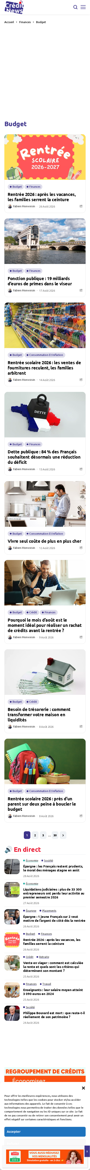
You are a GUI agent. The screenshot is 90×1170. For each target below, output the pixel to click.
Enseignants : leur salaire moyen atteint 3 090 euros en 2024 (53, 992)
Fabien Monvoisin (24, 206)
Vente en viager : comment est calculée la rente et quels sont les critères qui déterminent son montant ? (53, 967)
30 (55, 835)
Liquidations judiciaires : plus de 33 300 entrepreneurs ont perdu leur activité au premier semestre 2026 (53, 893)
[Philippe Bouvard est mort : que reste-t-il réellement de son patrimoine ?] (12, 1013)
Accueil (9, 22)
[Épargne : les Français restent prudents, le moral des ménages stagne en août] (12, 866)
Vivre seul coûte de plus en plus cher (44, 541)
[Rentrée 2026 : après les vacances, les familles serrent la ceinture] (12, 939)
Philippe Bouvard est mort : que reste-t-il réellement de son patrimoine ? (54, 1015)
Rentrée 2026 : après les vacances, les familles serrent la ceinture (42, 196)
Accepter (14, 1131)
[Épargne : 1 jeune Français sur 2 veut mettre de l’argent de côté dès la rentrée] (12, 916)
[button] (83, 1087)
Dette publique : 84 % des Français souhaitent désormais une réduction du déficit (44, 457)
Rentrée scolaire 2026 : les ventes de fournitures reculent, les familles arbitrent (44, 368)
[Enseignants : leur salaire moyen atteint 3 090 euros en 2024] (12, 990)
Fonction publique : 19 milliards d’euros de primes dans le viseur (40, 280)
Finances (25, 22)
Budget (41, 22)
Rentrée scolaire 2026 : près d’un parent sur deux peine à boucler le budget (42, 804)
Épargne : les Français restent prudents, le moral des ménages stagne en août (53, 868)
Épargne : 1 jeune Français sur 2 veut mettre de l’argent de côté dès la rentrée (54, 918)
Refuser (13, 1143)
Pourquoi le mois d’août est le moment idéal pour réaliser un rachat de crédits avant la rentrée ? (45, 625)
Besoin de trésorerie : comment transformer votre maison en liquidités (39, 714)
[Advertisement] (45, 72)
